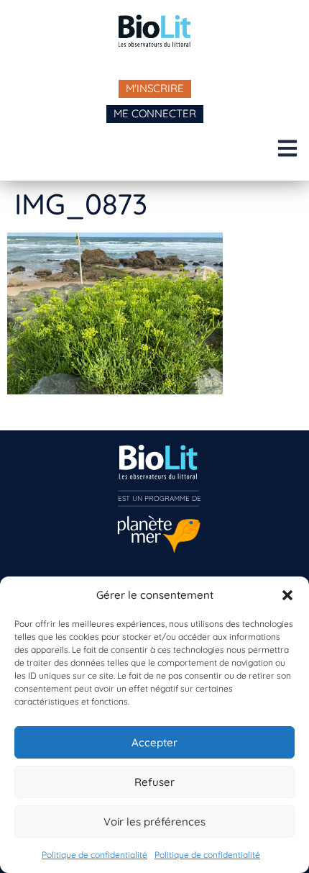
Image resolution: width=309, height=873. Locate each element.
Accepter (154, 742)
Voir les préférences (154, 821)
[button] (287, 595)
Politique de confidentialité (94, 854)
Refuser (154, 782)
